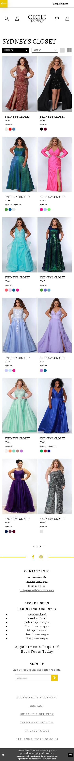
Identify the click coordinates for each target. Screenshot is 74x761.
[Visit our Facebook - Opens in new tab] (33, 557)
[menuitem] (3, 4)
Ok (70, 754)
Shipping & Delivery (37, 714)
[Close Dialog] (3, 755)
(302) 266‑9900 (60, 4)
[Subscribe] (54, 677)
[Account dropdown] (17, 19)
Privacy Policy (37, 731)
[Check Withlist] (57, 19)
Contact (37, 706)
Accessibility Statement (37, 697)
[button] (6, 19)
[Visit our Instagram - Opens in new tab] (41, 557)
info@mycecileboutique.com (37, 590)
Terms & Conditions (37, 722)
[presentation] (19, 83)
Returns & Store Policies (37, 739)
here (54, 758)
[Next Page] (44, 546)
